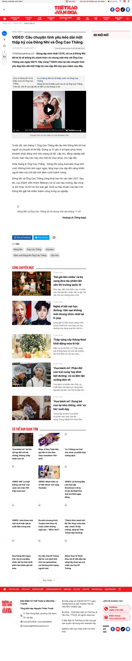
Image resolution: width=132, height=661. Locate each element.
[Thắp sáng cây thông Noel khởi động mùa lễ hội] (31, 346)
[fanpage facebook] (112, 9)
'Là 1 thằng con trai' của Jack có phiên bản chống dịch (75, 452)
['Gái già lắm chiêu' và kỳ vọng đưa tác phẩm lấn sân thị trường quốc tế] (31, 283)
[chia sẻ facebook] (4, 39)
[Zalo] (128, 9)
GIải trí (95, 18)
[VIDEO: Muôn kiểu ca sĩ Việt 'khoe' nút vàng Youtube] (49, 472)
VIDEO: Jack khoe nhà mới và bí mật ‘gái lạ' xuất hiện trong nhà (22, 523)
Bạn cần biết (118, 18)
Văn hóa (78, 18)
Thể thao (39, 18)
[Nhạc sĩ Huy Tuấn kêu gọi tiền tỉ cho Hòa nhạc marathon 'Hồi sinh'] (49, 439)
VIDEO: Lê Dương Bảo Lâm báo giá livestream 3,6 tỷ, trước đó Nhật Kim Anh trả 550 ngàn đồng (75, 489)
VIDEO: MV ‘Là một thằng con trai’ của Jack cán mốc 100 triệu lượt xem (21, 486)
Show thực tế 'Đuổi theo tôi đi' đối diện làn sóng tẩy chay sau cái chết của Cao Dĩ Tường (75, 562)
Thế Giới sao (106, 18)
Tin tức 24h (28, 18)
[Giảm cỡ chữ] (4, 62)
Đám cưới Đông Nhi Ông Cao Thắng (30, 255)
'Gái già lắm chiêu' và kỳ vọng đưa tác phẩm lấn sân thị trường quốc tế (68, 280)
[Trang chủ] (4, 18)
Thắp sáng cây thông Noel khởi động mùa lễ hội (69, 341)
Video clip (17, 23)
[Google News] (70, 49)
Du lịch (87, 18)
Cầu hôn (55, 255)
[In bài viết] (4, 45)
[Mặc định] (4, 57)
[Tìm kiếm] (4, 9)
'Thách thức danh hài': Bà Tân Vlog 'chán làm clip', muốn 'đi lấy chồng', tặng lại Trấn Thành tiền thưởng (75, 526)
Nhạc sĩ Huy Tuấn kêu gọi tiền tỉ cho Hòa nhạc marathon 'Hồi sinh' (48, 454)
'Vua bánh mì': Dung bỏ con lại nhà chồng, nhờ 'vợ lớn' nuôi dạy (69, 405)
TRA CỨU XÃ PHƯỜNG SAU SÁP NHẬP (92, 1)
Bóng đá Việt (51, 18)
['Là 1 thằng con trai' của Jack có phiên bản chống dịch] (75, 439)
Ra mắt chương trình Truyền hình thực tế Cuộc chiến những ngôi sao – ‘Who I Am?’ (48, 525)
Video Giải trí (29, 23)
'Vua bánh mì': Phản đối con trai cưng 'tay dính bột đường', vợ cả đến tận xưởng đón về (69, 374)
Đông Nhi (18, 249)
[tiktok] (123, 9)
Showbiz (50, 249)
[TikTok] (129, 1)
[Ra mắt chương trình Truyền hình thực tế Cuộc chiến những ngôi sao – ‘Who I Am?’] (49, 510)
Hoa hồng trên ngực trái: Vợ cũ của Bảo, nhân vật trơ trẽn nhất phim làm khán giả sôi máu (22, 562)
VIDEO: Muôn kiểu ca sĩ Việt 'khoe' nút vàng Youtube (48, 484)
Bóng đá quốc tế (66, 18)
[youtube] (117, 9)
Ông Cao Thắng (34, 249)
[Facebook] (120, 1)
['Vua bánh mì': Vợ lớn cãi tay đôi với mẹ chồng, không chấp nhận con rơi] (22, 439)
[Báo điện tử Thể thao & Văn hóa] (66, 9)
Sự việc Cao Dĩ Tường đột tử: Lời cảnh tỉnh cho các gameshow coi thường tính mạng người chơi (48, 562)
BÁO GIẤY (72, 1)
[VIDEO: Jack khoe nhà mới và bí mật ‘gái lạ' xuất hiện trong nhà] (22, 510)
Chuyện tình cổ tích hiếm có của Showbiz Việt (49, 135)
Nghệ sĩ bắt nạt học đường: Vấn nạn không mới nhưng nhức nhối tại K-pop (68, 312)
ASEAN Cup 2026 (14, 18)
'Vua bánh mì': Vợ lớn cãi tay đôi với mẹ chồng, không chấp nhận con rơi (22, 454)
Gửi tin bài (113, 1)
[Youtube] (124, 1)
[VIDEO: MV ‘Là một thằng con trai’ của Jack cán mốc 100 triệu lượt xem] (22, 472)
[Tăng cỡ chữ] (4, 52)
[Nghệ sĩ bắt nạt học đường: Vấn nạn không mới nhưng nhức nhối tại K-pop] (31, 313)
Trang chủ (6, 23)
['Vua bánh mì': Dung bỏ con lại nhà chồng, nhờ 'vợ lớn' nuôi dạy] (31, 408)
